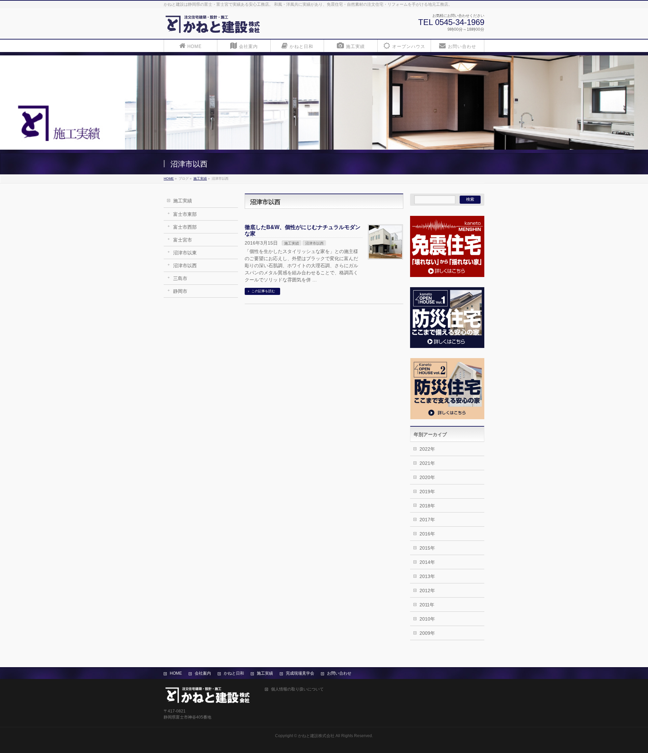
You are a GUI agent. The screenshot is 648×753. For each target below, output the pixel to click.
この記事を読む (263, 291)
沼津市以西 (185, 265)
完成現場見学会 (300, 673)
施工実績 (182, 200)
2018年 (427, 505)
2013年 (427, 576)
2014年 (427, 562)
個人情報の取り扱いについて (297, 689)
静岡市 (180, 291)
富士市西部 (185, 227)
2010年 (427, 619)
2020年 (427, 477)
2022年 (427, 449)
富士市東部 (185, 214)
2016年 (427, 533)
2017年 (427, 519)
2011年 (427, 604)
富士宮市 (182, 240)
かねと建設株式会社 (316, 735)
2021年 (427, 463)
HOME (176, 673)
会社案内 (203, 673)
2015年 (427, 548)
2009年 (427, 633)
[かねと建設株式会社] (213, 26)
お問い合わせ (339, 673)
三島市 (180, 278)
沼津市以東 (185, 252)
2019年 (427, 491)
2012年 (427, 590)
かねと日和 (234, 673)
